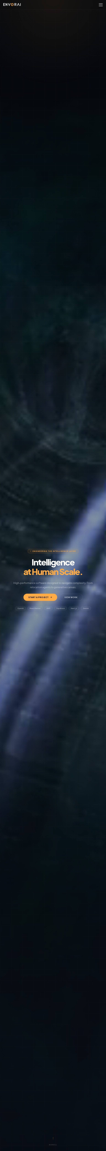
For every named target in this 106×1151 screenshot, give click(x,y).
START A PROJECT (38, 597)
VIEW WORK (71, 597)
